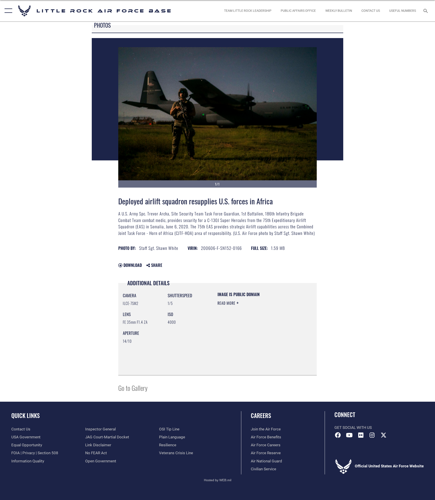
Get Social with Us (353, 427)
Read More (227, 303)
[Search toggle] (426, 10)
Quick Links (25, 415)
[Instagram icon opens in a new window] (372, 435)
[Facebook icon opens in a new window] (337, 435)
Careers (261, 415)
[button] (7, 11)
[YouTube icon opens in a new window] (349, 435)
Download (132, 265)
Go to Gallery (132, 388)
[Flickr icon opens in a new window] (360, 435)
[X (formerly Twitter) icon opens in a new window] (383, 435)
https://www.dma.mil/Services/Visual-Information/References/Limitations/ (245, 347)
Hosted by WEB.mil (217, 480)
